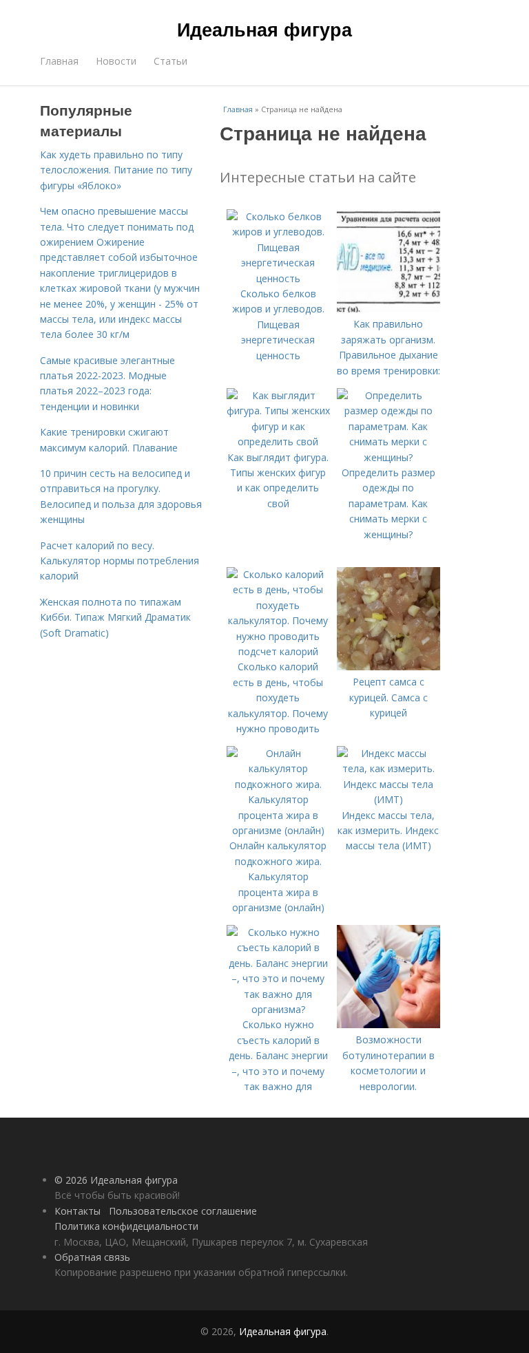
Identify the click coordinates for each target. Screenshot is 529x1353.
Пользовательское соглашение (183, 1210)
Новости (116, 60)
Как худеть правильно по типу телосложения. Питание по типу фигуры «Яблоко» (116, 170)
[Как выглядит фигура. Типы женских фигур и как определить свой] (278, 441)
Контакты (77, 1210)
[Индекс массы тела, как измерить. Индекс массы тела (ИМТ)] (388, 799)
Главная (59, 60)
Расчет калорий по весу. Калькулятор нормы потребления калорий (119, 561)
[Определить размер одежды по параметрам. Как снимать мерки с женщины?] (388, 457)
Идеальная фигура (264, 29)
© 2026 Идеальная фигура (116, 1179)
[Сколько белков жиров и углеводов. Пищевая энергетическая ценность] (278, 278)
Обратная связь (92, 1257)
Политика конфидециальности (126, 1226)
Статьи (170, 60)
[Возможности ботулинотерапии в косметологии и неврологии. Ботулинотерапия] (388, 1024)
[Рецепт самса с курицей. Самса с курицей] (388, 666)
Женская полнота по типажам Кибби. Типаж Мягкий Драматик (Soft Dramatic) (115, 617)
